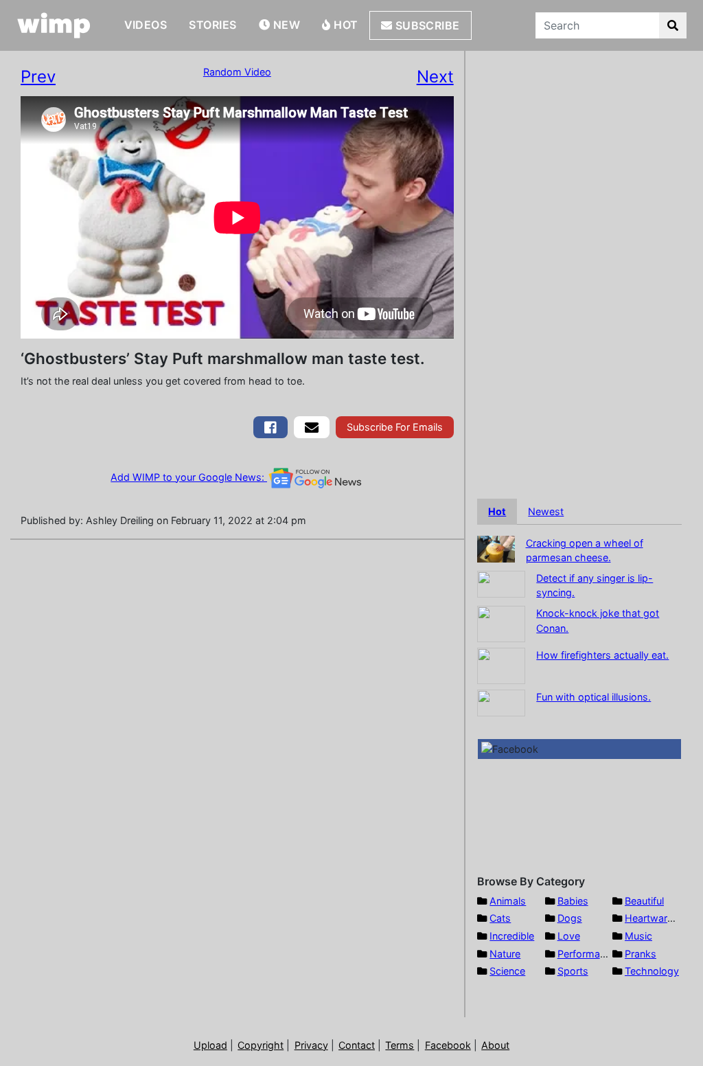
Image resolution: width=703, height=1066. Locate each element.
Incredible (511, 936)
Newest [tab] (546, 511)
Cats (500, 918)
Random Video (237, 72)
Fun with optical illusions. (593, 697)
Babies (572, 901)
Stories (212, 25)
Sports (572, 971)
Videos (146, 25)
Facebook (448, 1045)
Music (638, 936)
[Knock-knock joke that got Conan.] (501, 622)
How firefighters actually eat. (602, 655)
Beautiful (644, 901)
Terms (399, 1045)
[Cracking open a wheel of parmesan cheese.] (495, 548)
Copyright (261, 1045)
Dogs (569, 918)
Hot (344, 25)
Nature (504, 954)
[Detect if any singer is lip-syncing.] (501, 583)
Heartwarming (657, 918)
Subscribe (426, 25)
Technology (652, 971)
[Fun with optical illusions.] (501, 701)
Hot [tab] (497, 511)
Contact (356, 1045)
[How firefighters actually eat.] (501, 664)
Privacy (311, 1045)
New (285, 25)
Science (507, 971)
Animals (507, 901)
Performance (586, 954)
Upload (210, 1045)
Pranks (640, 954)
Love (568, 936)
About (495, 1045)
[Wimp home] (53, 25)
